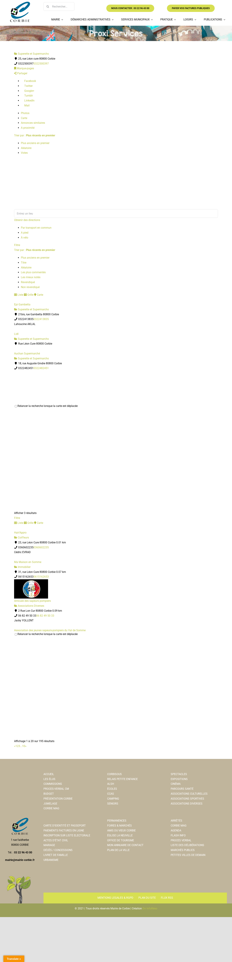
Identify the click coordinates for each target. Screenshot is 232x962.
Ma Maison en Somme (27, 562)
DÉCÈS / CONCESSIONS (58, 850)
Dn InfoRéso (149, 908)
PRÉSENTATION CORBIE (58, 798)
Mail (27, 105)
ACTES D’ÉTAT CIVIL (55, 840)
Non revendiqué (30, 287)
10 (23, 746)
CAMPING (113, 798)
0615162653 (41, 576)
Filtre (17, 245)
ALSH (110, 783)
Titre (23, 262)
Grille (30, 294)
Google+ (29, 90)
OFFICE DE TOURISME (120, 840)
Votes (24, 152)
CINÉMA (176, 783)
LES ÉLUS (49, 779)
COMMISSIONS (52, 783)
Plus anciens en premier (35, 143)
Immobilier (24, 567)
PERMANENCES (116, 820)
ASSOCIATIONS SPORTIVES (187, 798)
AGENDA (176, 830)
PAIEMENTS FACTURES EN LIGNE (63, 830)
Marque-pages (25, 68)
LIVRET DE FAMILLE (55, 855)
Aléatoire (26, 148)
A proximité (27, 127)
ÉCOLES (112, 788)
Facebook (30, 81)
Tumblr (28, 95)
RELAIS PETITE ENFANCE (122, 779)
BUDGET (48, 793)
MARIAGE (49, 845)
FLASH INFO (178, 835)
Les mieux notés (30, 277)
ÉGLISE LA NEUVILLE (120, 835)
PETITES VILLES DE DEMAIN (188, 855)
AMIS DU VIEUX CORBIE (121, 830)
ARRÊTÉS (176, 820)
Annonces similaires (33, 122)
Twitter (28, 86)
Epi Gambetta (22, 304)
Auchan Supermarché (27, 353)
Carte (24, 118)
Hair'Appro (20, 532)
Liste (20, 294)
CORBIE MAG (51, 808)
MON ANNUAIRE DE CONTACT (125, 845)
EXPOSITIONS (179, 779)
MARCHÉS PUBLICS (183, 850)
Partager (21, 73)
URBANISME (50, 860)
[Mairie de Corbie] (20, 3)
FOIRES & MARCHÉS (119, 825)
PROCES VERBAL (181, 840)
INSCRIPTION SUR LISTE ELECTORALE (66, 835)
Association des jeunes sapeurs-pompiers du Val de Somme (50, 630)
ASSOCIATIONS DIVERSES (186, 803)
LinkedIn (29, 100)
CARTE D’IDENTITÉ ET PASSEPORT (64, 825)
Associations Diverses (30, 605)
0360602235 (41, 547)
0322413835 (41, 319)
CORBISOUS (114, 774)
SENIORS (112, 803)
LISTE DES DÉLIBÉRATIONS (187, 845)
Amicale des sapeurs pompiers (32, 600)
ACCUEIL (48, 774)
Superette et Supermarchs (33, 53)
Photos (25, 113)
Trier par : (34, 135)
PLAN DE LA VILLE (118, 850)
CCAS (110, 793)
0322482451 (41, 368)
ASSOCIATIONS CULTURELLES (189, 793)
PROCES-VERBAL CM (56, 788)
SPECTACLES (179, 774)
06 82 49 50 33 (45, 615)
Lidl (16, 334)
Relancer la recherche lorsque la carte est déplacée (47, 406)
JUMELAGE (50, 803)
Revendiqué (28, 282)
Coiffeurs (23, 537)
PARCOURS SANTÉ (182, 788)
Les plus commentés (33, 272)
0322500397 (41, 63)
